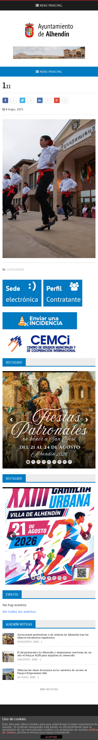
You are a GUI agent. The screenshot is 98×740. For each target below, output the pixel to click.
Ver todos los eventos (19, 611)
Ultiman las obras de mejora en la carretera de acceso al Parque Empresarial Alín (52, 671)
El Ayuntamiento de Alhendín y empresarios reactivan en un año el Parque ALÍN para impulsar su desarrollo (54, 654)
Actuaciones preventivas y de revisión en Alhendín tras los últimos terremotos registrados (53, 636)
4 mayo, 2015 (14, 109)
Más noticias (49, 689)
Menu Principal (50, 5)
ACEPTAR (51, 737)
